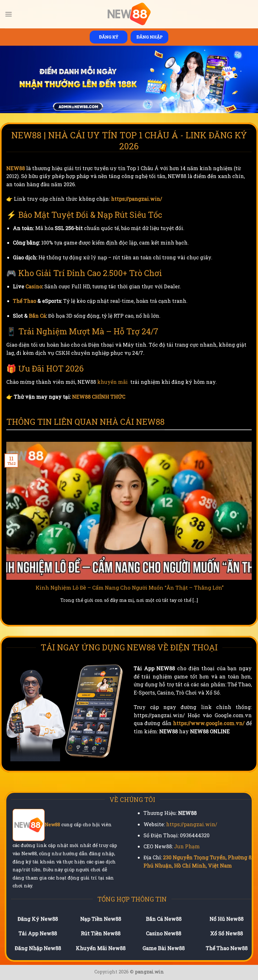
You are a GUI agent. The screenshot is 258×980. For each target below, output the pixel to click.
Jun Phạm (187, 846)
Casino (33, 286)
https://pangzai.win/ (136, 198)
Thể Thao (24, 300)
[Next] (253, 530)
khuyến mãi (112, 381)
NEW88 (15, 168)
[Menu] (8, 14)
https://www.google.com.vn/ (208, 723)
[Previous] (5, 530)
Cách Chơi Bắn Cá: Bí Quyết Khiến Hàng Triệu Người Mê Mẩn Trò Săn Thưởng (132, 587)
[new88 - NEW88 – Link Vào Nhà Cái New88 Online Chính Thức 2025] (129, 14)
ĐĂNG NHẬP (150, 37)
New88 (52, 825)
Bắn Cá (37, 315)
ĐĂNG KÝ (108, 37)
